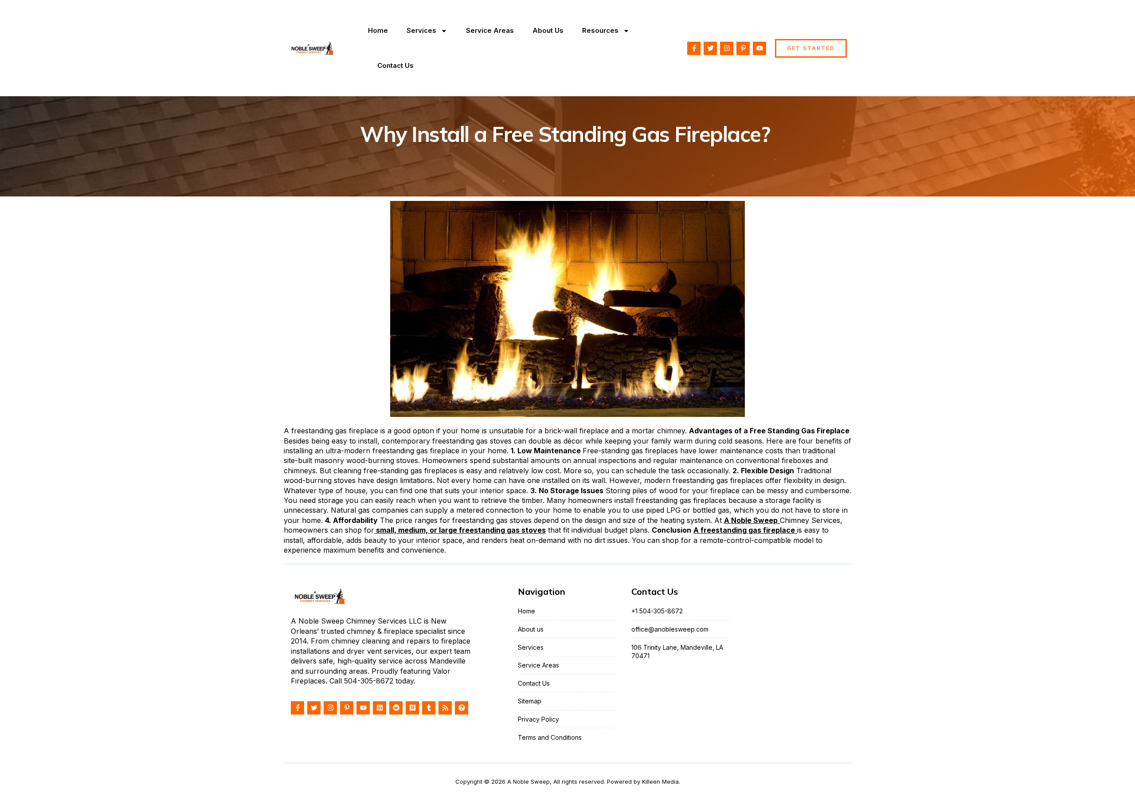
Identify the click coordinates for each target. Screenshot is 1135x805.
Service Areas (490, 30)
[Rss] (445, 708)
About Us (548, 30)
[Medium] (412, 708)
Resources (600, 30)
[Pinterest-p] (743, 48)
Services (421, 30)
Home (378, 30)
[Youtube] (759, 48)
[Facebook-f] (694, 48)
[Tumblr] (428, 708)
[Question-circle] (461, 708)
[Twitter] (710, 48)
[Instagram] (726, 48)
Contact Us (395, 65)
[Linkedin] (379, 708)
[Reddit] (396, 708)
